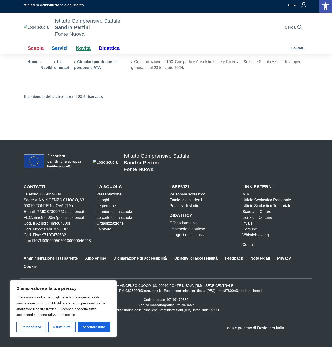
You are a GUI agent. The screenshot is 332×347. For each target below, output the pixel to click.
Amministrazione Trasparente (51, 258)
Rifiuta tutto (61, 327)
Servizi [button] (60, 48)
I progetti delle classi (187, 235)
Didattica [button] (109, 48)
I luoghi (102, 200)
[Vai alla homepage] (36, 27)
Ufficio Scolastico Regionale (266, 200)
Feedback (234, 258)
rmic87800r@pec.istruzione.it (240, 291)
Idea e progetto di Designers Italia (255, 328)
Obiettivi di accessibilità (196, 258)
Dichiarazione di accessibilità (140, 258)
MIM (246, 194)
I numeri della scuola (114, 212)
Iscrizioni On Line (257, 217)
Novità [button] (83, 48)
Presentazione (109, 194)
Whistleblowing (255, 235)
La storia (103, 229)
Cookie (30, 266)
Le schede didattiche (187, 229)
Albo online (95, 258)
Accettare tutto (94, 327)
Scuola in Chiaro (256, 212)
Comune (249, 229)
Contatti (297, 48)
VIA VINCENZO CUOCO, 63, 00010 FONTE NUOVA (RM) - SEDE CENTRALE (173, 286)
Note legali (260, 258)
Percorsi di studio (184, 206)
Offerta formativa (183, 223)
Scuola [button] (36, 48)
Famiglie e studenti (185, 200)
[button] (325, 6)
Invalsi (247, 223)
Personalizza (31, 327)
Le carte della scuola (114, 217)
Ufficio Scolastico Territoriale (266, 206)
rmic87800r (185, 305)
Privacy (284, 258)
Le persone (106, 206)
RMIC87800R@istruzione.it (140, 291)
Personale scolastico (187, 194)
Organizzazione (110, 223)
